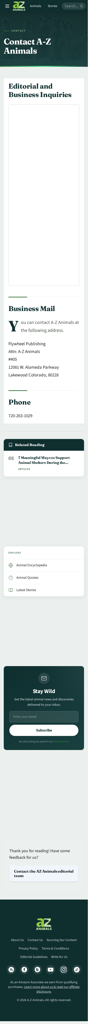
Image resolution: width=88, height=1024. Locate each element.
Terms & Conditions (55, 948)
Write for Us (59, 957)
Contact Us (35, 940)
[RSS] (11, 969)
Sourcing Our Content (62, 940)
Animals (35, 6)
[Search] (81, 6)
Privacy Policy (60, 741)
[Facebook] (24, 969)
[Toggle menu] (7, 6)
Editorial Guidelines (34, 957)
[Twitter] (37, 969)
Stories (52, 6)
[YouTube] (50, 969)
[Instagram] (63, 969)
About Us (17, 940)
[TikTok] (76, 969)
